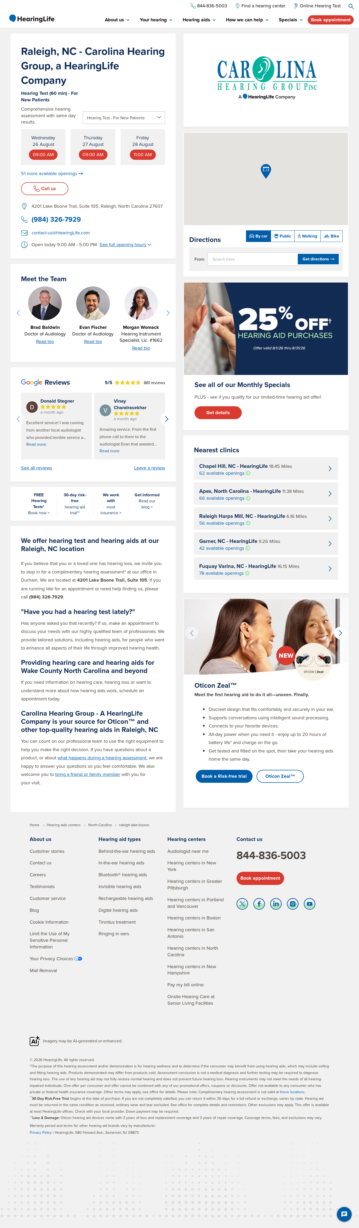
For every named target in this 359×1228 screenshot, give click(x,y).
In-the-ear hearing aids (121, 862)
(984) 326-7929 (56, 219)
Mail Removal (43, 970)
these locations (292, 1092)
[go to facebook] (259, 905)
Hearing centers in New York (191, 866)
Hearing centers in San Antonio (190, 932)
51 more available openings (49, 173)
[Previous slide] (18, 313)
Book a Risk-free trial (224, 776)
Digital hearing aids (118, 910)
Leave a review (149, 468)
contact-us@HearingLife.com (61, 232)
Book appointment (331, 19)
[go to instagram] (293, 905)
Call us (48, 188)
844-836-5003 (271, 855)
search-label (351, 6)
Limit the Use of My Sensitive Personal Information (50, 940)
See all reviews (36, 468)
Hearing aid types (120, 839)
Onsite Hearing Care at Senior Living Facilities (190, 999)
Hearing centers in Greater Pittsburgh (194, 884)
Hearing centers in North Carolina (192, 951)
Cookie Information (49, 922)
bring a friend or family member (87, 774)
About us (41, 839)
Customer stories (47, 851)
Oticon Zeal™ (280, 776)
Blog (34, 910)
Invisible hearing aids (120, 886)
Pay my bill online (185, 984)
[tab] (117, 20)
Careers (38, 874)
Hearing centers (186, 839)
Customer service (48, 898)
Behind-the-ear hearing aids (127, 851)
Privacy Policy (41, 1132)
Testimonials (42, 886)
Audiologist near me (188, 851)
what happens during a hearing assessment (102, 757)
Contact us (41, 862)
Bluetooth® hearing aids (123, 874)
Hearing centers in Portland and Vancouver (195, 902)
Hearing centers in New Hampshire (191, 969)
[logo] (31, 18)
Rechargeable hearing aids (126, 898)
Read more (36, 444)
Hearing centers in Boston (194, 917)
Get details (218, 412)
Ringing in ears (114, 933)
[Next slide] (168, 313)
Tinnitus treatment (117, 922)
